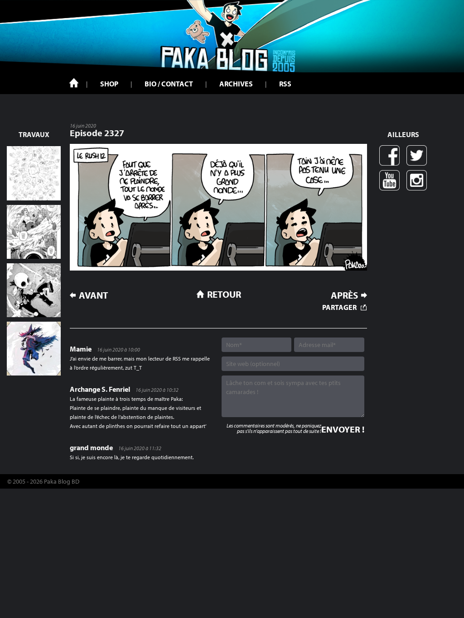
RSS (285, 83)
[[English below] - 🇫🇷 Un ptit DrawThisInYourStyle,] (34, 290)
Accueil (74, 82)
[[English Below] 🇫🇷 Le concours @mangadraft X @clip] (34, 232)
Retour (224, 294)
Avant (93, 295)
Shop (109, 83)
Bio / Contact (169, 83)
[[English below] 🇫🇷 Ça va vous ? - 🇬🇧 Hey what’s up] (34, 173)
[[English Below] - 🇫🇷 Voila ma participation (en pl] (34, 349)
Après (344, 295)
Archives (236, 83)
